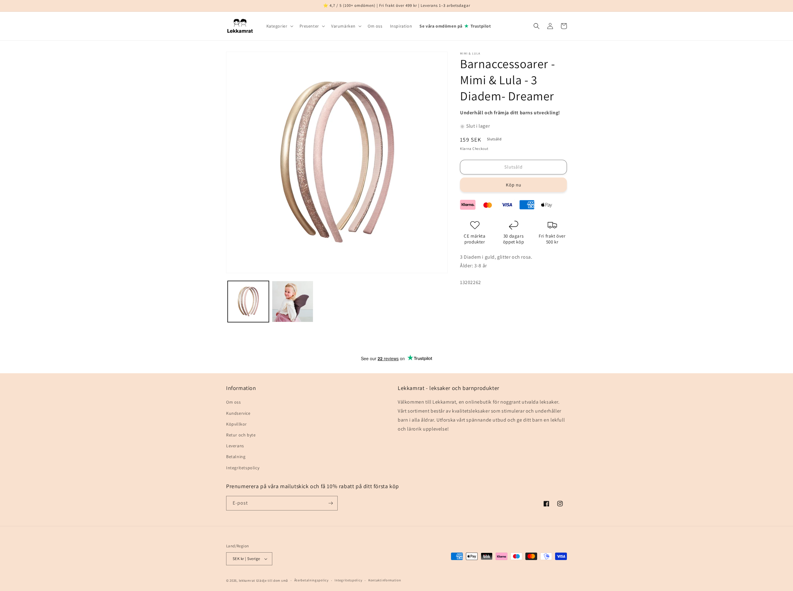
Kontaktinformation (384, 580)
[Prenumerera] (330, 503)
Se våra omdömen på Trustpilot (455, 26)
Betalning (235, 456)
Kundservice (238, 413)
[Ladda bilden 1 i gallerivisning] (248, 301)
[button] (279, 26)
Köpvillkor (236, 424)
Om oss (233, 402)
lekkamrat (247, 580)
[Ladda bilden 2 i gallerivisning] (292, 301)
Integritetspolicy (242, 468)
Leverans (235, 446)
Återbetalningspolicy (311, 580)
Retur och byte (241, 435)
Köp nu (513, 185)
